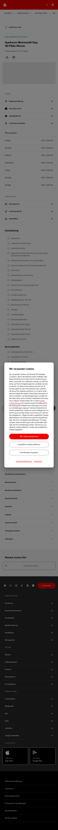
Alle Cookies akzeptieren (29, 436)
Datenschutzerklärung (24, 461)
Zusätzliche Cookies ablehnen (29, 444)
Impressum (38, 461)
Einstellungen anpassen (29, 452)
